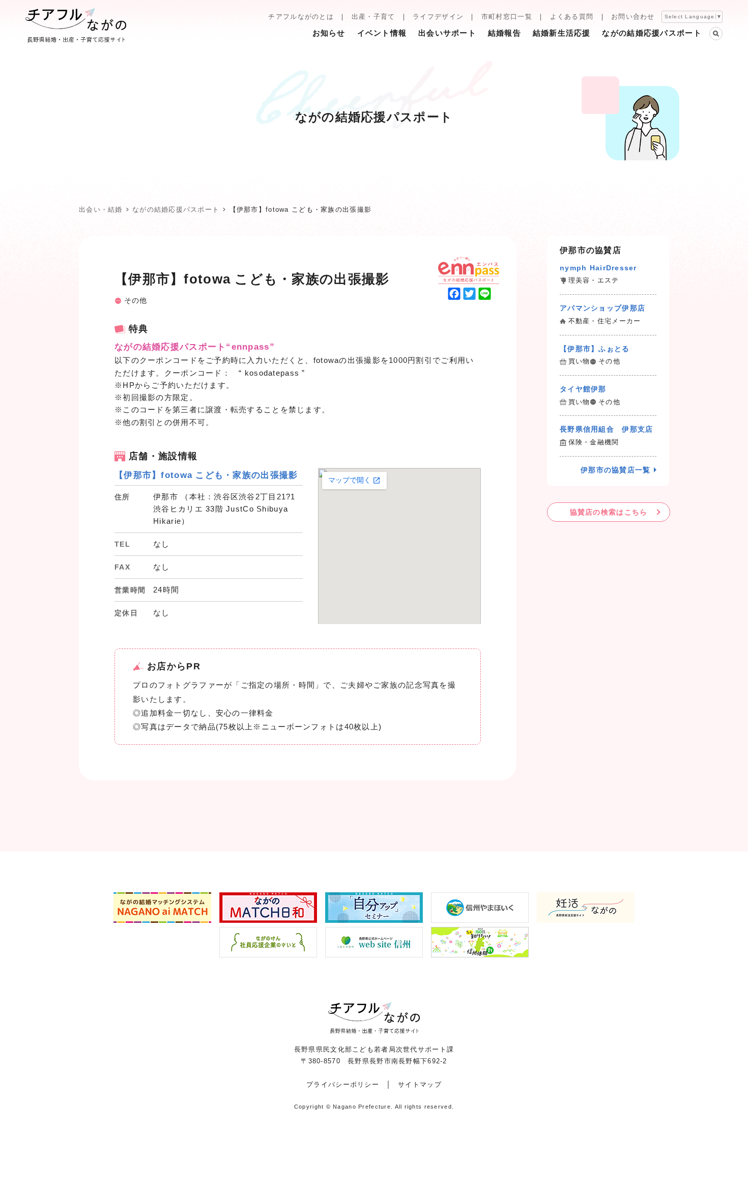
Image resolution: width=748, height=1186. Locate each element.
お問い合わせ (633, 16)
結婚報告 (504, 33)
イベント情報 (382, 33)
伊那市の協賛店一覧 (616, 470)
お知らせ (329, 33)
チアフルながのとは (301, 16)
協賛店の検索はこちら (609, 512)
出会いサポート (447, 33)
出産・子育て (373, 16)
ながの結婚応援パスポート (651, 33)
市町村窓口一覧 (506, 16)
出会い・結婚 (101, 209)
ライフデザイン (438, 16)
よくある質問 (572, 16)
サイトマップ (420, 1084)
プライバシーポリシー (342, 1084)
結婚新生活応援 (562, 33)
